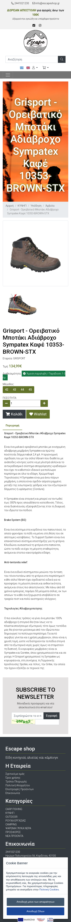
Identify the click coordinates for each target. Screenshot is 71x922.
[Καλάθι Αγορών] (45, 67)
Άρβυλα (50, 205)
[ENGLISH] (28, 68)
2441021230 (21, 3)
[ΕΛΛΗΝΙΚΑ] (23, 68)
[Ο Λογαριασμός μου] (35, 67)
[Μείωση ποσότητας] (6, 403)
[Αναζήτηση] (62, 59)
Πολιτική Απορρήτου (17, 785)
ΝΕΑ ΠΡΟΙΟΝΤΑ (14, 835)
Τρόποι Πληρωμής (16, 781)
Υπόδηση (36, 205)
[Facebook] (34, 25)
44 (22, 389)
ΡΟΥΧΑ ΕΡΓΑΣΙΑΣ (15, 820)
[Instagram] (40, 25)
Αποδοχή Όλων (35, 911)
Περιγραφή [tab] (12, 425)
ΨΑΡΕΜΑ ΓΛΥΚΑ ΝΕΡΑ (18, 828)
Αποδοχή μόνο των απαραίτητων (35, 901)
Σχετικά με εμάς (15, 773)
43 (14, 389)
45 (30, 389)
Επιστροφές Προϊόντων (19, 789)
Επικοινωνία (12, 793)
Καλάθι (16, 414)
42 (6, 389)
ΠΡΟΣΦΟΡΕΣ (13, 832)
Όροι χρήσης (12, 777)
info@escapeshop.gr (47, 3)
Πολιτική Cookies (49, 889)
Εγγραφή (51, 715)
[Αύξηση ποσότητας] (44, 403)
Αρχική (10, 205)
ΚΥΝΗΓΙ (22, 205)
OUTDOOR (11, 816)
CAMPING (11, 824)
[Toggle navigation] (8, 75)
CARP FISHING (13, 809)
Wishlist (40, 414)
